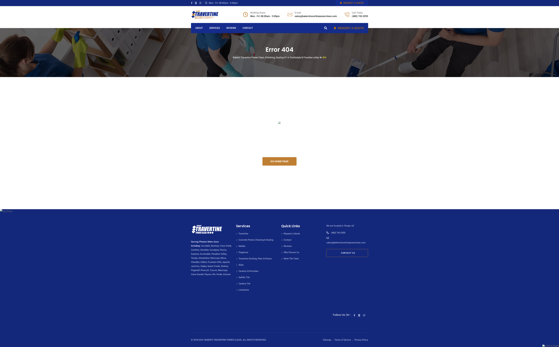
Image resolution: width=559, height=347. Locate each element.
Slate (241, 265)
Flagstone (243, 252)
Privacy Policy (361, 340)
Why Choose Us (291, 252)
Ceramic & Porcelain (248, 271)
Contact (287, 240)
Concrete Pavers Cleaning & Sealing (256, 240)
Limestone (244, 290)
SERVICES (214, 28)
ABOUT (199, 28)
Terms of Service (343, 340)
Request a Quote (292, 233)
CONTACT (248, 28)
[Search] (325, 28)
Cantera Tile (244, 283)
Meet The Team (291, 258)
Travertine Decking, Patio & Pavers (255, 258)
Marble (242, 246)
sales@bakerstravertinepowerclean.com (316, 16)
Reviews (288, 246)
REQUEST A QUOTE (353, 3)
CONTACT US (348, 253)
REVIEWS (231, 28)
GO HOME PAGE (279, 161)
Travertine (243, 233)
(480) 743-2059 (360, 16)
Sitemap (327, 340)
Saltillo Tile (244, 277)
